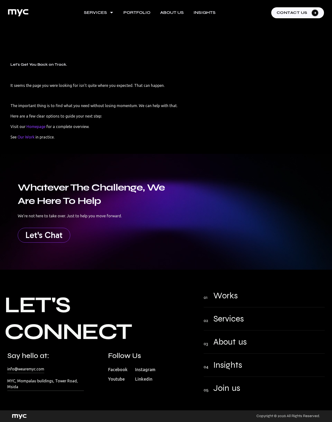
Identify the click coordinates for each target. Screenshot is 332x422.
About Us (172, 12)
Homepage (35, 126)
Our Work (26, 137)
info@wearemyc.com (25, 369)
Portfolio (136, 12)
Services (95, 12)
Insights (204, 12)
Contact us (292, 12)
